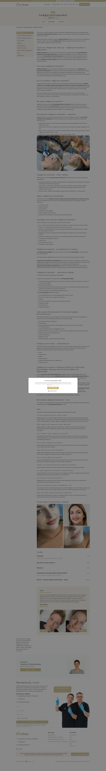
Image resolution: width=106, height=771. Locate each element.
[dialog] (53, 385)
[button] (53, 391)
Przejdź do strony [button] (53, 387)
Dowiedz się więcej (55, 385)
